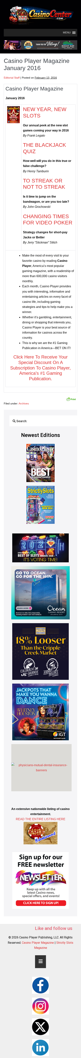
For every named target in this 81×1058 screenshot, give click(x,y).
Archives (24, 403)
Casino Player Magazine (38, 942)
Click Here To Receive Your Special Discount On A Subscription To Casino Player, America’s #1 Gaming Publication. (40, 367)
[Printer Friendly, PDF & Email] (71, 398)
